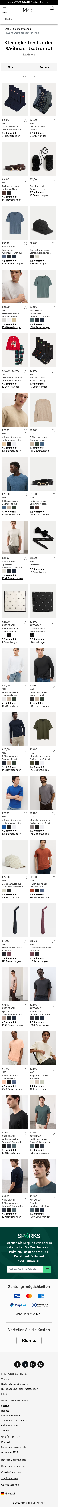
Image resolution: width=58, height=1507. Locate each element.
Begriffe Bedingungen (13, 1459)
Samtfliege (35, 564)
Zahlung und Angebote (14, 1420)
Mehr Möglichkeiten (27, 1314)
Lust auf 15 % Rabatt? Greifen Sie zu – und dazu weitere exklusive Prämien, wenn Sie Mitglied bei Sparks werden (29, 2)
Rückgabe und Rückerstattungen (19, 1389)
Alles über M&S (9, 1452)
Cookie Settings (10, 1484)
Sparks (5, 1405)
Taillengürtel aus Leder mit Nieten (10, 187)
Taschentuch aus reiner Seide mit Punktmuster (10, 631)
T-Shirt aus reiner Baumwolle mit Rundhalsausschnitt (40, 440)
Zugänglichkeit (9, 1478)
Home (6, 29)
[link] (3, 1493)
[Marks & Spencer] (28, 11)
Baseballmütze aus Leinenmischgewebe (40, 251)
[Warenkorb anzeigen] (51, 8)
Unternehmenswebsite (13, 1447)
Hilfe (4, 1393)
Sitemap (5, 1430)
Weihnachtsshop (22, 29)
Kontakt (5, 1442)
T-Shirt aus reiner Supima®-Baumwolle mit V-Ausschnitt (12, 1142)
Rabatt (5, 1410)
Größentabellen (10, 1425)
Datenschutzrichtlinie (13, 1466)
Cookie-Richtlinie (11, 1472)
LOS (47, 1269)
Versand (5, 1379)
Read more (29, 54)
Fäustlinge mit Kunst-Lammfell (38, 187)
